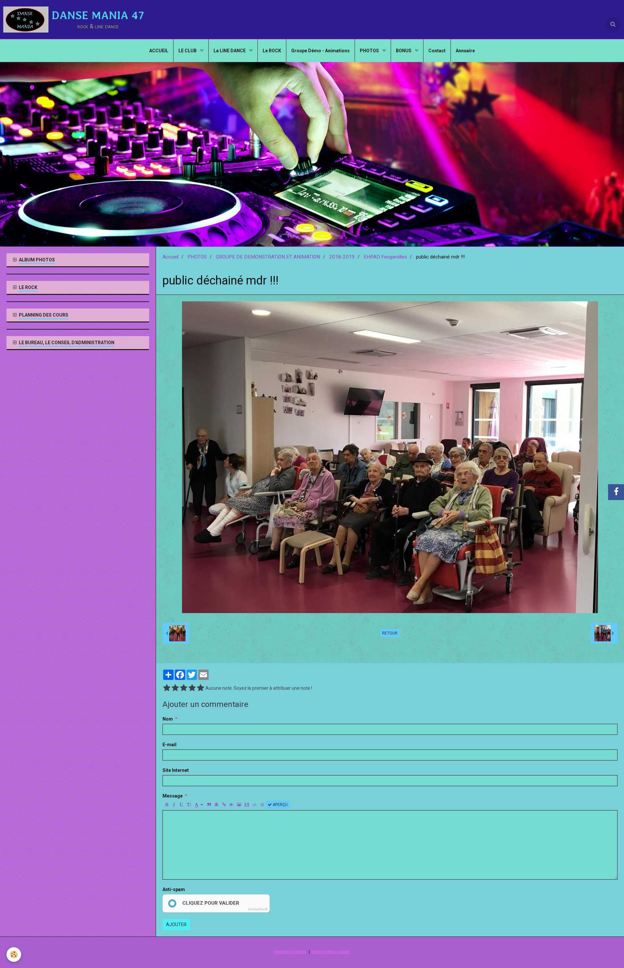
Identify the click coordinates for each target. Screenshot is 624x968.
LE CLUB (188, 50)
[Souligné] (181, 805)
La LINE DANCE (230, 50)
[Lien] (224, 805)
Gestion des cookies (330, 951)
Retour (389, 633)
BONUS (404, 50)
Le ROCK (272, 50)
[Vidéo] (247, 805)
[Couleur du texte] (199, 805)
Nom (167, 719)
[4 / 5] (192, 688)
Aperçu (280, 804)
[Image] (239, 805)
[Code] (255, 805)
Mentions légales (290, 951)
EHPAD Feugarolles (385, 257)
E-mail (169, 744)
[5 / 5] (200, 688)
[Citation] (209, 805)
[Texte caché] (231, 805)
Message (172, 795)
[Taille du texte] (189, 805)
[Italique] (174, 805)
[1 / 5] (166, 688)
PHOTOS (370, 50)
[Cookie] (13, 954)
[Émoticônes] (262, 805)
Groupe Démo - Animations (320, 50)
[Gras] (166, 805)
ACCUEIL (158, 50)
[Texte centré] (216, 805)
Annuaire (465, 50)
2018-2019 (342, 257)
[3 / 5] (183, 688)
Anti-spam (173, 889)
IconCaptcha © (257, 909)
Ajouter (176, 924)
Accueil (170, 257)
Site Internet (175, 770)
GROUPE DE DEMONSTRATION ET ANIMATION (268, 257)
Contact (437, 50)
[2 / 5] (175, 688)
